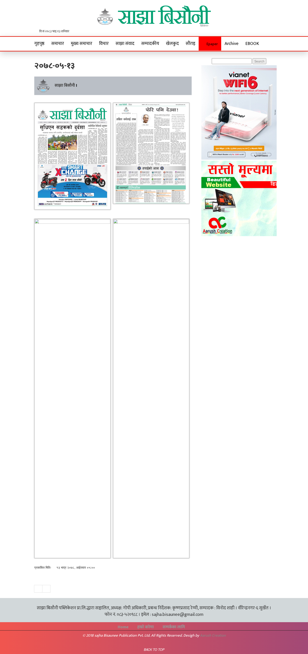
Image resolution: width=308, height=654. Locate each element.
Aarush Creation (213, 635)
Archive (232, 43)
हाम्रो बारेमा (145, 627)
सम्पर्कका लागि (174, 627)
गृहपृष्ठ (39, 43)
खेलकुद (172, 43)
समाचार (57, 43)
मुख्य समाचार (81, 43)
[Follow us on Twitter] (265, 32)
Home (123, 627)
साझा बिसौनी (65, 85)
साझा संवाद (124, 43)
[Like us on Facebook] (259, 32)
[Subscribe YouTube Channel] (271, 32)
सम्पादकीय (150, 43)
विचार (104, 43)
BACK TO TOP (154, 649)
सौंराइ (190, 43)
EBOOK (252, 43)
